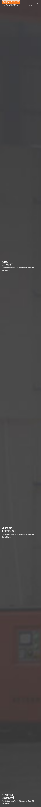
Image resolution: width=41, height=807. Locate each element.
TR (37, 3)
